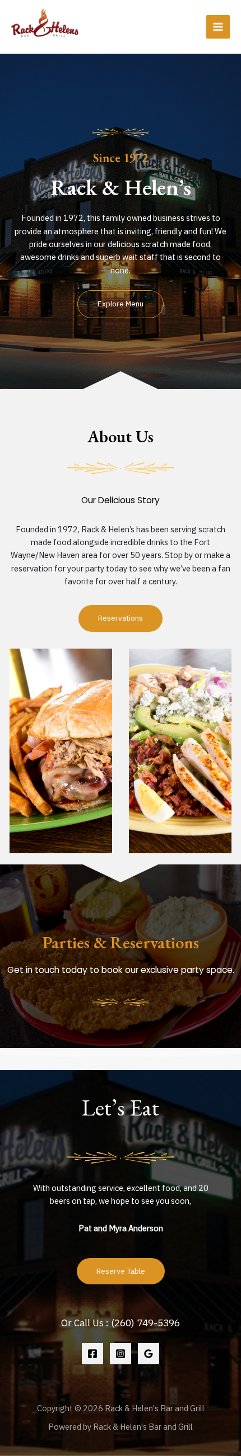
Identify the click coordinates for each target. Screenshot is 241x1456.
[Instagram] (120, 1353)
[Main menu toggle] (218, 27)
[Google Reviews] (148, 1353)
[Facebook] (92, 1353)
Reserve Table (120, 1271)
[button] (120, 304)
